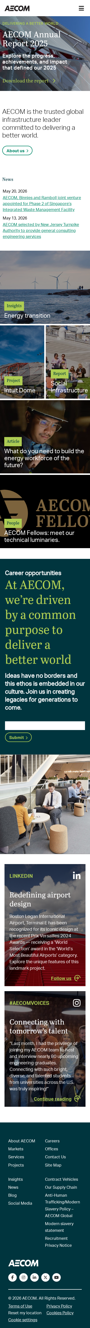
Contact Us (55, 1156)
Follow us (61, 978)
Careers (52, 1140)
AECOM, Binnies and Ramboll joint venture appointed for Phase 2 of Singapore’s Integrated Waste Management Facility (42, 203)
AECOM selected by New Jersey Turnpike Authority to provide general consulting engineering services (41, 230)
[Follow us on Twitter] (45, 1277)
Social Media (20, 1203)
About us (15, 150)
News (13, 1187)
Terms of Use (20, 1306)
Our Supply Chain (61, 1187)
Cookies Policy (60, 1312)
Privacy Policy (59, 1306)
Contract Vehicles (61, 1179)
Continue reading (53, 1099)
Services (16, 1156)
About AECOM (21, 1140)
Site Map (53, 1165)
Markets (15, 1148)
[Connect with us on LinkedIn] (34, 1277)
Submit (16, 737)
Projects (16, 1165)
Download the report (26, 80)
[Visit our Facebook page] (12, 1277)
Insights (15, 1179)
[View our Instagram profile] (23, 1277)
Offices (51, 1148)
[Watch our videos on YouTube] (56, 1277)
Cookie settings (22, 1319)
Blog (12, 1195)
